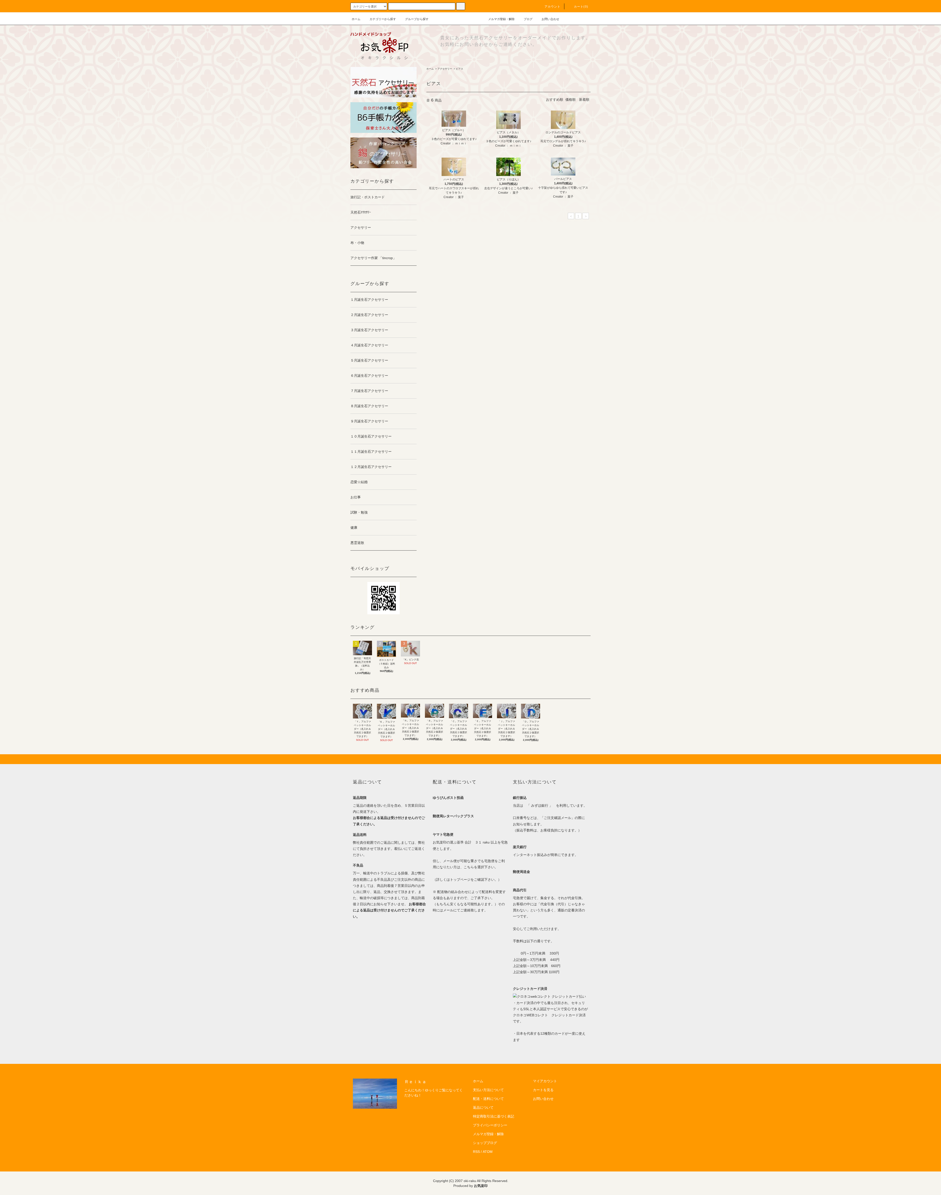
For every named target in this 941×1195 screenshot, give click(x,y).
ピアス (459, 68)
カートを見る (543, 1090)
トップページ (460, 879)
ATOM (488, 1152)
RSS (476, 1152)
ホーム (356, 19)
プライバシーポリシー (490, 1125)
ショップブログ (485, 1143)
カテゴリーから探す (383, 19)
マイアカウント (545, 1081)
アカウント (553, 6)
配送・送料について (488, 1099)
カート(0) (581, 6)
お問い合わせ (550, 19)
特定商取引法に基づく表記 (493, 1116)
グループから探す (417, 19)
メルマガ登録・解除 (501, 19)
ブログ (528, 19)
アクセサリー (444, 68)
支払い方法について (488, 1090)
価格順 (570, 99)
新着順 (584, 99)
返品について (483, 1107)
